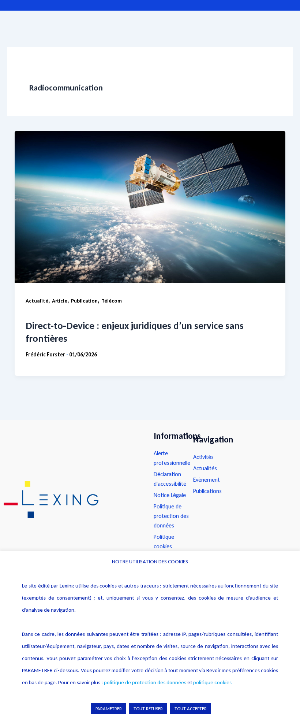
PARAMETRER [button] (108, 708)
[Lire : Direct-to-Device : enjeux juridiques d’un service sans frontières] (150, 207)
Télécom (111, 300)
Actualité (37, 300)
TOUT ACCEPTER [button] (191, 708)
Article (59, 300)
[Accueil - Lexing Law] (71, 499)
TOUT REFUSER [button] (148, 708)
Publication (84, 300)
